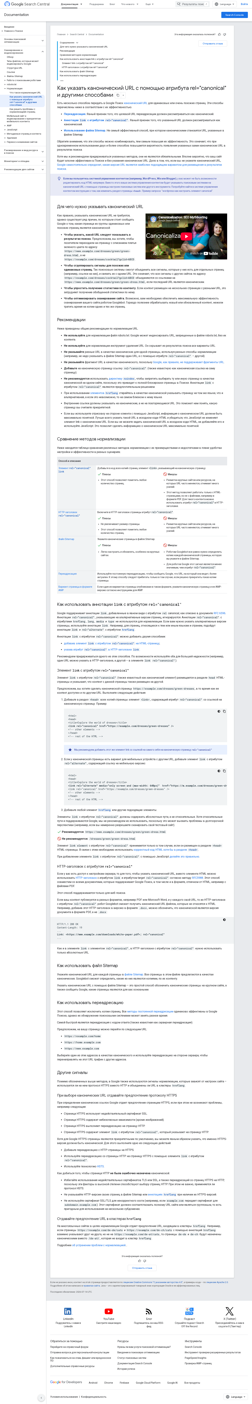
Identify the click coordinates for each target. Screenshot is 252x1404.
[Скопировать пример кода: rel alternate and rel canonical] (224, 771)
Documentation (16, 15)
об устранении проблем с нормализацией (98, 1245)
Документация (69, 4)
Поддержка (96, 4)
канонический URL (135, 103)
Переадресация (67, 573)
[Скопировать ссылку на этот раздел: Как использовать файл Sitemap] (121, 966)
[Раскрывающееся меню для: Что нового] (138, 4)
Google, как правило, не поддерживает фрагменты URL (188, 362)
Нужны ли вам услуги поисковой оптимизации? (144, 1347)
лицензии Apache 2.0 (217, 1282)
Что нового (127, 4)
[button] (22, 31)
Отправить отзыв (213, 43)
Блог (112, 4)
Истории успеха (126, 1368)
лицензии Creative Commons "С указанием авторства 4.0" (153, 1282)
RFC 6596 (219, 613)
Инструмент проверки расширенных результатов (213, 1352)
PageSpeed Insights (195, 1358)
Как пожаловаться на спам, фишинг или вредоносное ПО (80, 1359)
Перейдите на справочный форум (69, 1347)
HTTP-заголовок (86, 877)
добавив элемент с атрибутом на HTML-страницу (111, 643)
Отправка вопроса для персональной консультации (79, 1352)
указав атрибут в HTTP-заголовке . (102, 649)
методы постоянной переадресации (150, 1011)
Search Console (234, 14)
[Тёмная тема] (219, 711)
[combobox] (192, 4)
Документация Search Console (134, 1363)
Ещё (148, 4)
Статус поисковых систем (131, 1358)
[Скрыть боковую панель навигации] (41, 1397)
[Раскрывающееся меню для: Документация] (82, 4)
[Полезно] (219, 34)
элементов (104, 393)
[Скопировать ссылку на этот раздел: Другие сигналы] (90, 1073)
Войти (244, 4)
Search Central (37, 4)
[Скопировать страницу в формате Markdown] (118, 95)
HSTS (100, 1166)
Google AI (172, 1382)
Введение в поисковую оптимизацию (138, 1352)
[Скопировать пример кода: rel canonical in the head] (224, 711)
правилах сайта (91, 1285)
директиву (121, 378)
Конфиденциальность (93, 1396)
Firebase (124, 1382)
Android (93, 1382)
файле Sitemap (133, 974)
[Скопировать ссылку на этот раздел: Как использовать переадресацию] (126, 1003)
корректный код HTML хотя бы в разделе (165, 849)
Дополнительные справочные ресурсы (72, 1366)
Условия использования (64, 1396)
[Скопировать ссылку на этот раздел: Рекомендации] (89, 320)
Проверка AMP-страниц (198, 1363)
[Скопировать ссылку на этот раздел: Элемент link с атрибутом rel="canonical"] (133, 671)
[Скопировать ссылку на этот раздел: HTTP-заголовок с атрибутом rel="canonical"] (136, 867)
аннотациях (162, 1194)
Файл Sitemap (66, 539)
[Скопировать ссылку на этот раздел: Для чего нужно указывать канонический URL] (146, 207)
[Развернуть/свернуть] (77, 43)
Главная (61, 34)
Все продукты (192, 1382)
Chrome (108, 1382)
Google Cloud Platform (148, 1382)
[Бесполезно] (224, 34)
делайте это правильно (184, 856)
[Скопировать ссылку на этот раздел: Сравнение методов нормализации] (128, 439)
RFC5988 (197, 877)
